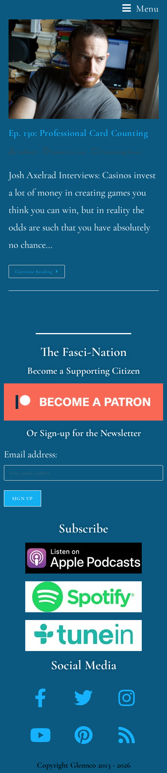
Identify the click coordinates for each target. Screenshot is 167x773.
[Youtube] (40, 735)
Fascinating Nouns (121, 152)
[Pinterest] (83, 735)
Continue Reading (40, 269)
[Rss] (126, 735)
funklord (26, 152)
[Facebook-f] (40, 697)
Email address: (30, 454)
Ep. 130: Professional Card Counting (78, 133)
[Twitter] (83, 697)
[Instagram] (126, 697)
